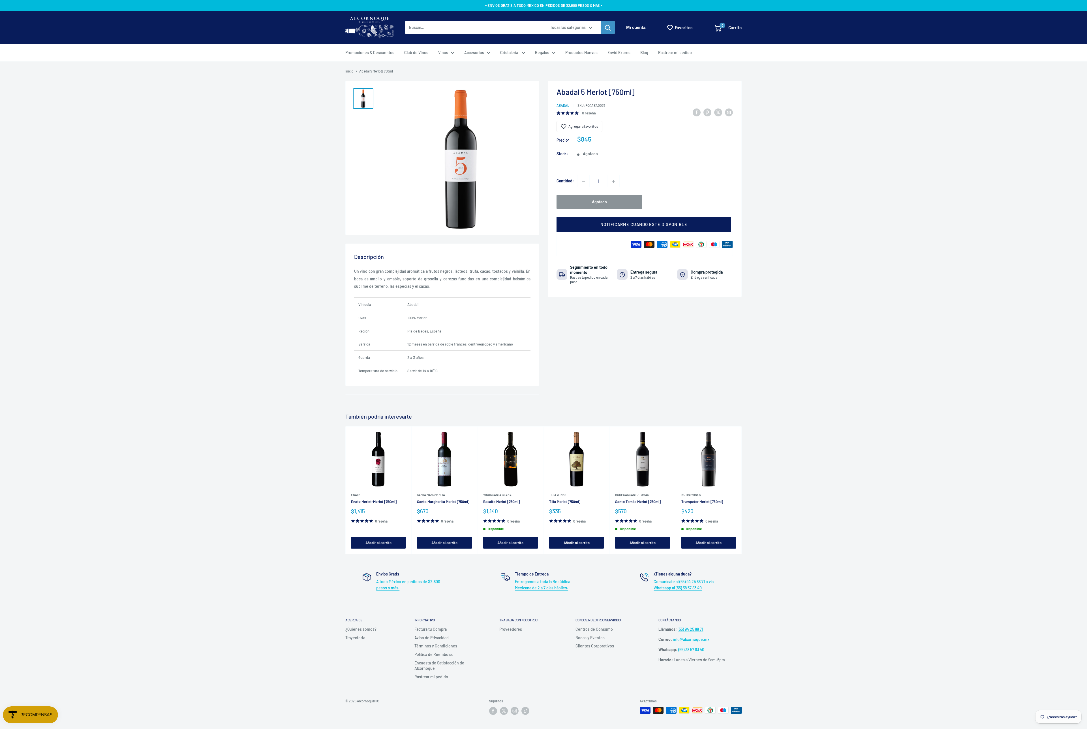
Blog (644, 52)
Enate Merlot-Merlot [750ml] (374, 501)
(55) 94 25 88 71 (690, 629)
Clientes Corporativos (594, 645)
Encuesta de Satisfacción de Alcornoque (439, 665)
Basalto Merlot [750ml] (501, 501)
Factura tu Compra (430, 629)
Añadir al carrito (378, 542)
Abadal (563, 105)
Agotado (599, 202)
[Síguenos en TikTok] (525, 711)
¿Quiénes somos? (360, 629)
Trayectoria (355, 637)
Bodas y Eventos (590, 637)
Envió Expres (618, 52)
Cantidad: (565, 181)
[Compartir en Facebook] (697, 112)
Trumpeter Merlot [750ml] (702, 501)
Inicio (349, 71)
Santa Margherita (431, 494)
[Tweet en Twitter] (718, 112)
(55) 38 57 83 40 (691, 649)
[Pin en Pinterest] (707, 112)
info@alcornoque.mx (691, 639)
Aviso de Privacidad (431, 637)
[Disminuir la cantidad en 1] (583, 181)
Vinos (443, 52)
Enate (355, 494)
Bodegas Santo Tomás (632, 494)
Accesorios (474, 52)
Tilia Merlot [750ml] (564, 501)
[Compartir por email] (729, 112)
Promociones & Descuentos (369, 52)
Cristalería (509, 52)
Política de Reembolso (433, 654)
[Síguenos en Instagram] (515, 711)
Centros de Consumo (594, 629)
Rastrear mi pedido (675, 52)
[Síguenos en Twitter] (504, 711)
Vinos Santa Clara (497, 494)
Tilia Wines (557, 494)
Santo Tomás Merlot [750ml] (638, 501)
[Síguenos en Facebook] (493, 711)
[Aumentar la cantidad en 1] (613, 181)
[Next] (742, 490)
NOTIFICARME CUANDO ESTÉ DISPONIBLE (643, 224)
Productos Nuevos (581, 52)
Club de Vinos (416, 52)
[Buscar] (608, 28)
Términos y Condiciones (435, 645)
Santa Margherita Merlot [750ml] (443, 501)
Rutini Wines (691, 494)
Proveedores (510, 629)
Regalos (542, 52)
